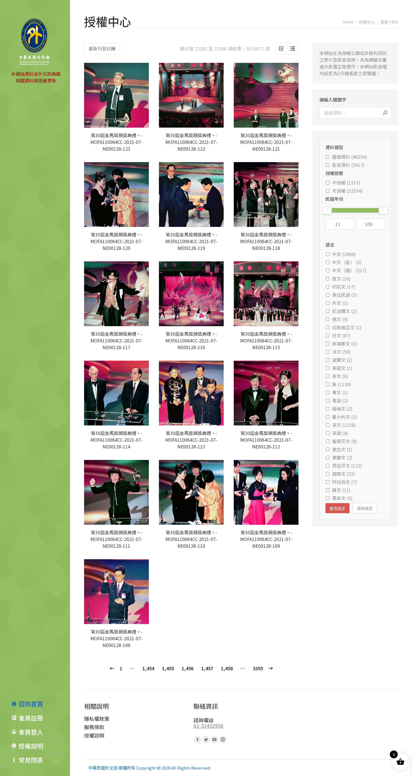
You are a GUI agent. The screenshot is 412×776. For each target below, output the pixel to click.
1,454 (148, 668)
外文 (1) (340, 303)
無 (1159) (341, 384)
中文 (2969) (344, 254)
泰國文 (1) (342, 368)
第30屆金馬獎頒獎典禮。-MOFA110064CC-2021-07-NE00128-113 (191, 440)
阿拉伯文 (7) (344, 481)
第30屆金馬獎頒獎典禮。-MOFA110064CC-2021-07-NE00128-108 (117, 638)
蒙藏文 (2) (342, 457)
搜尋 (385, 112)
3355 (258, 668)
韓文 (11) (341, 490)
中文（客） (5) (347, 262)
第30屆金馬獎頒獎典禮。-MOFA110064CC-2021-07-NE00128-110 (191, 539)
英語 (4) (340, 433)
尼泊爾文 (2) (344, 311)
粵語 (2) (340, 400)
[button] (141, 120)
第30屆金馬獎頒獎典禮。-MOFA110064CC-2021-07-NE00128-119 (191, 241)
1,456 (187, 668)
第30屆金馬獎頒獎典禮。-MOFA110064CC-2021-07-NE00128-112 (266, 440)
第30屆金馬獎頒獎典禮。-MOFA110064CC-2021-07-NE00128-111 (117, 539)
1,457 (207, 668)
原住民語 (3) (344, 294)
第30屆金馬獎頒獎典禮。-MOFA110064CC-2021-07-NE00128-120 (117, 241)
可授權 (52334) (347, 190)
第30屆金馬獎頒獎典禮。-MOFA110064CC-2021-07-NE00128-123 (117, 142)
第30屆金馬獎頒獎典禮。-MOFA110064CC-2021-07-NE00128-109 (266, 539)
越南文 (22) (343, 473)
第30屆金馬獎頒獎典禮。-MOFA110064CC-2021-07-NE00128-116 (191, 340)
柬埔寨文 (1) (344, 343)
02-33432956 (208, 725)
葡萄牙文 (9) (344, 441)
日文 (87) (341, 335)
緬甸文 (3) (342, 408)
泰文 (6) (340, 376)
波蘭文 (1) (342, 359)
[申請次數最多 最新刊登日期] (102, 48)
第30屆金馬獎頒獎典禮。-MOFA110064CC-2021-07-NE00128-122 (191, 142)
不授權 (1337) (346, 182)
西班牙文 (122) (347, 465)
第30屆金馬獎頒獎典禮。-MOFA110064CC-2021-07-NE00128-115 (266, 340)
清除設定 (364, 508)
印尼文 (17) (343, 286)
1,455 (168, 668)
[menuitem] (40, 704)
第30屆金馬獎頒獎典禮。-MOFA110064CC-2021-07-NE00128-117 (117, 340)
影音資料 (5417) (348, 165)
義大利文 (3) (344, 416)
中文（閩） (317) (349, 270)
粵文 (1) (340, 392)
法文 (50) (341, 351)
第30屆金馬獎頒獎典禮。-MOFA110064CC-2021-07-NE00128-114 (117, 440)
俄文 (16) (341, 278)
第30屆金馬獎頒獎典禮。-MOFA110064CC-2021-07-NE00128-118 (266, 241)
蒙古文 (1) (342, 449)
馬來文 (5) (342, 498)
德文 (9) (340, 319)
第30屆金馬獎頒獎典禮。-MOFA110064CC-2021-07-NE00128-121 (266, 142)
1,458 (227, 668)
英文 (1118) (344, 425)
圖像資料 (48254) (349, 156)
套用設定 (337, 508)
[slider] (327, 210)
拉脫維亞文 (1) (347, 327)
